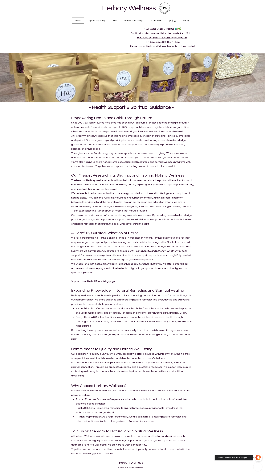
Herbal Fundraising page (101, 281)
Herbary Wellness (129, 8)
